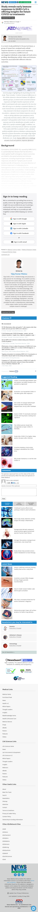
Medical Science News (14, 249)
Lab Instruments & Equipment (11, 752)
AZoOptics (5, 838)
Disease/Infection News (9, 252)
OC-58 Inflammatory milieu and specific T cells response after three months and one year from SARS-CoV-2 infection (19, 327)
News (4, 700)
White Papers (6, 706)
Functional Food (7, 697)
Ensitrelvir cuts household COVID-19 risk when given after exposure (25, 392)
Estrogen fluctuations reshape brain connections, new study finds (24, 541)
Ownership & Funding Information (12, 819)
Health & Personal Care (9, 718)
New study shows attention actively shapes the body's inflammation (24, 519)
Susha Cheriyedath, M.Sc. (22, 39)
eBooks (4, 728)
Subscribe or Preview (15, 628)
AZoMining (5, 847)
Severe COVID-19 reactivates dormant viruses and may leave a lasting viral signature (25, 415)
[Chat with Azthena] (33, 908)
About (4, 789)
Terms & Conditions (8, 810)
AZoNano (5, 832)
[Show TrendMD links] (35, 371)
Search (4, 795)
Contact (4, 807)
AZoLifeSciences (7, 856)
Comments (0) (5, 254)
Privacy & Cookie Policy (9, 813)
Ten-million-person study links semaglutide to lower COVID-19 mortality (23, 427)
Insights (4, 712)
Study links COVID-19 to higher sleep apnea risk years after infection (25, 437)
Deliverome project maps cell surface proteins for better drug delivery (25, 611)
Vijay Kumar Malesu (19, 274)
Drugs (4, 725)
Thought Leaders (7, 709)
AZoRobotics (6, 841)
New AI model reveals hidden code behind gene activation (24, 589)
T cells (23, 124)
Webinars (5, 767)
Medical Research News (29, 249)
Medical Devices (7, 721)
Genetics (12, 626)
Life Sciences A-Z (7, 755)
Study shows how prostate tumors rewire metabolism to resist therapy (24, 552)
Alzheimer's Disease (15, 635)
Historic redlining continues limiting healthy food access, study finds (24, 568)
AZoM (4, 829)
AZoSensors (5, 844)
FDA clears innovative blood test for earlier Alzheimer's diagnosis (24, 600)
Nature (31, 46)
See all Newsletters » (8, 652)
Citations (6, 318)
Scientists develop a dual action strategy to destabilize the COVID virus (24, 449)
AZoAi (4, 859)
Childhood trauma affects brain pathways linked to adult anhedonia (24, 509)
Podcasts (5, 734)
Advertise (5, 804)
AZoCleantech (6, 835)
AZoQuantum (6, 850)
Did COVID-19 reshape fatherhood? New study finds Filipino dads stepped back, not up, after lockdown (25, 404)
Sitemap (4, 801)
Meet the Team (6, 792)
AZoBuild (5, 853)
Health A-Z (5, 703)
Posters (4, 731)
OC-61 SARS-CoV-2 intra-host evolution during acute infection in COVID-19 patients (18, 340)
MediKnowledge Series (9, 715)
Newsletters (6, 798)
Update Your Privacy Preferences (19, 893)
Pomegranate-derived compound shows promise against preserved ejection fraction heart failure (24, 531)
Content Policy (6, 816)
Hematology (13, 644)
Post (3, 498)
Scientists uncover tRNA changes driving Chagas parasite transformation (24, 580)
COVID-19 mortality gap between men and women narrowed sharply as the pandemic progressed (25, 382)
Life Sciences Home (8, 746)
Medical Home (6, 694)
